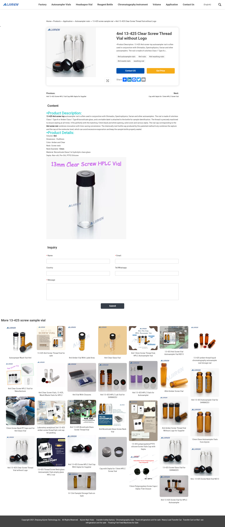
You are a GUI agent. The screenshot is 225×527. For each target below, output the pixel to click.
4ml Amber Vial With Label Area (82, 358)
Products (57, 21)
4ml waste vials (124, 61)
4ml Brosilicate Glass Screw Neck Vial (112, 430)
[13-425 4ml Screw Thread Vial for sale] (51, 338)
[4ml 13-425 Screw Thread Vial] (79, 56)
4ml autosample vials (126, 57)
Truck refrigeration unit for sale (148, 520)
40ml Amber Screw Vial (173, 391)
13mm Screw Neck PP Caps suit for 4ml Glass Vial (20, 429)
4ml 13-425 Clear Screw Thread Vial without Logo (20, 469)
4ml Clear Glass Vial (112, 358)
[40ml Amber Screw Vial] (174, 373)
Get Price (160, 70)
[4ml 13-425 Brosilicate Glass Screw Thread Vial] (81, 412)
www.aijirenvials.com (63, 80)
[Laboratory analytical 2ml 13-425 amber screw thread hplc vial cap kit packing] (51, 412)
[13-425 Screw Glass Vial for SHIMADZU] (174, 450)
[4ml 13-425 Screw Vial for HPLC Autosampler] (174, 486)
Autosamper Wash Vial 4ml (20, 358)
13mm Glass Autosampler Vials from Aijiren (205, 440)
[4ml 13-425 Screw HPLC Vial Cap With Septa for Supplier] (81, 448)
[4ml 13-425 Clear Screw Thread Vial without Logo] (20, 450)
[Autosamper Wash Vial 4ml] (20, 340)
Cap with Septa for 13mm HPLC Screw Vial (164, 96)
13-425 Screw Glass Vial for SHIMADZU (174, 469)
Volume (157, 4)
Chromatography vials (125, 520)
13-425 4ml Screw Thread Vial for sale (51, 354)
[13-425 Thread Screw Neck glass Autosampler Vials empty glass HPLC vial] (51, 452)
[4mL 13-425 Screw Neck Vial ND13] (204, 461)
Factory (42, 4)
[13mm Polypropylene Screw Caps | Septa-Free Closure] (143, 468)
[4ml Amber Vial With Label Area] (81, 340)
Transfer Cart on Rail (191, 520)
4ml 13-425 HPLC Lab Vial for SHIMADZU (112, 396)
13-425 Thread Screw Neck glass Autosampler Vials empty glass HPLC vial (51, 472)
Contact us (188, 4)
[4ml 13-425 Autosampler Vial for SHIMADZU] (204, 382)
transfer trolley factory (105, 520)
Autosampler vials (61, 4)
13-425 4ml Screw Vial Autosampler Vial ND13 (174, 353)
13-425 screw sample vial (102, 21)
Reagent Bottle (105, 4)
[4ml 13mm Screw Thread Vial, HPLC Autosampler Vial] (143, 338)
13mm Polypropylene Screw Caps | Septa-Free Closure (143, 487)
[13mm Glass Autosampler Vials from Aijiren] (204, 422)
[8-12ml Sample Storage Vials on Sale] (81, 481)
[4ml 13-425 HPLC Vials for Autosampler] (143, 375)
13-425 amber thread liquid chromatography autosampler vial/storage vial (204, 360)
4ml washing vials (156, 57)
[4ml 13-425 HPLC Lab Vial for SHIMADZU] (112, 377)
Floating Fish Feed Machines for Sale (123, 523)
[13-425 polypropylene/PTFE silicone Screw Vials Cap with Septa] (143, 420)
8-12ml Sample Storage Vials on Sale (81, 494)
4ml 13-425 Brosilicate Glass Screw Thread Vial (82, 428)
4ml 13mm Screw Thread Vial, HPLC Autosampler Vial (143, 354)
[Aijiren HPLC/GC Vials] (16, 4)
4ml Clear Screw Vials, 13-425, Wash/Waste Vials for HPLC (51, 394)
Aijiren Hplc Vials (87, 520)
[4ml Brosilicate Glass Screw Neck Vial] (112, 414)
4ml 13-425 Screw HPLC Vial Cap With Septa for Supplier (66, 96)
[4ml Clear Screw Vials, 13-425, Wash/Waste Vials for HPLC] (51, 375)
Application (172, 4)
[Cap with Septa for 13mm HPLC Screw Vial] (112, 451)
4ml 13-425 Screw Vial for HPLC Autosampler (174, 501)
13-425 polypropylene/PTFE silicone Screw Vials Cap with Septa (143, 446)
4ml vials (142, 57)
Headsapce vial (84, 4)
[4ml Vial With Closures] (81, 377)
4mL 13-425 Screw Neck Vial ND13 (204, 479)
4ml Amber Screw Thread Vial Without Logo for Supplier (174, 429)
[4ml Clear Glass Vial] (112, 340)
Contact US (130, 70)
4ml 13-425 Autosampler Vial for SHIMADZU (204, 401)
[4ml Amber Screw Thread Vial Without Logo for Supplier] (174, 410)
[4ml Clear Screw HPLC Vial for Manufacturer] (20, 374)
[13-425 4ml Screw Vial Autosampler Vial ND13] (174, 337)
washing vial (139, 61)
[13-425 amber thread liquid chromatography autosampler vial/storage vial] (204, 340)
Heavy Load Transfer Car (172, 520)
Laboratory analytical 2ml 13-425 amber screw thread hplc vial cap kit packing (51, 430)
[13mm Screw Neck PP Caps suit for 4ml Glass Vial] (20, 410)
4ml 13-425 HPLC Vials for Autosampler (143, 394)
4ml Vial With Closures (82, 395)
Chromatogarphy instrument (133, 4)
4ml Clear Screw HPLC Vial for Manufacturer (20, 389)
